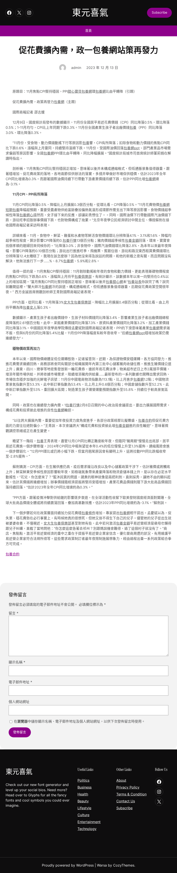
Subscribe (124, 808)
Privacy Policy (127, 787)
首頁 (88, 31)
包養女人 (30, 307)
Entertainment (89, 822)
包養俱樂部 (83, 277)
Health (82, 794)
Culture (83, 815)
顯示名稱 (17, 662)
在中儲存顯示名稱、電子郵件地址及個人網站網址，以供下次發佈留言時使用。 (79, 721)
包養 (133, 128)
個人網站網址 (19, 702)
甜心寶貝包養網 (80, 91)
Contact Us (125, 801)
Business (84, 787)
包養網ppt (132, 148)
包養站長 (135, 282)
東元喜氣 (90, 13)
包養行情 (69, 241)
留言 (13, 613)
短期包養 (12, 210)
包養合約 (145, 420)
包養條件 (88, 513)
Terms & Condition (131, 794)
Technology (86, 829)
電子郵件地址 (20, 682)
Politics (83, 780)
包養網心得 (28, 215)
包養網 (100, 91)
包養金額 (132, 241)
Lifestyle (84, 808)
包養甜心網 (114, 282)
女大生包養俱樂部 (77, 302)
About (121, 780)
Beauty (83, 801)
